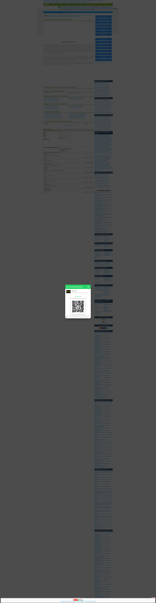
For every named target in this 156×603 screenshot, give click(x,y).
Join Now (79, 296)
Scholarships (72, 601)
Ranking (93, 601)
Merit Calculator (87, 601)
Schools (77, 601)
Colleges (81, 601)
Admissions (63, 601)
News (67, 601)
